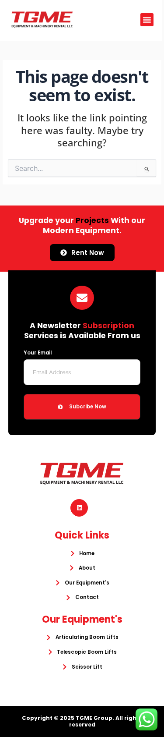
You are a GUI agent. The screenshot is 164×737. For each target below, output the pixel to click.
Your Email (38, 353)
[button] (147, 19)
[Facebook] (79, 508)
